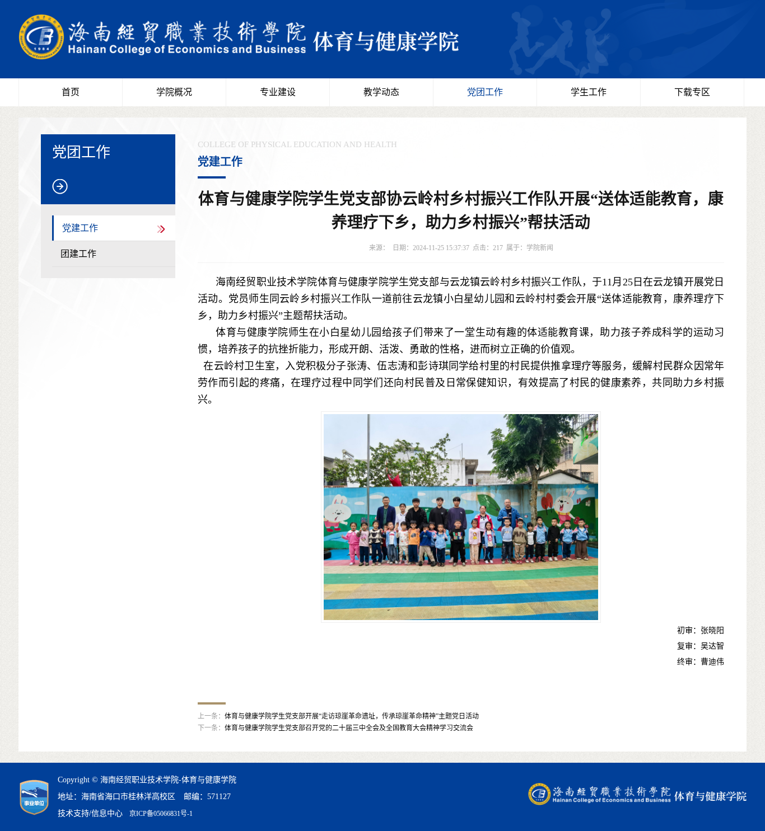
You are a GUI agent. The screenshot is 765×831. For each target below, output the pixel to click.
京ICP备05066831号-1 (161, 814)
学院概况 (174, 92)
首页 (71, 92)
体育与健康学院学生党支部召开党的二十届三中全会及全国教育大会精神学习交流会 (349, 728)
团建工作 (78, 254)
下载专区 (692, 92)
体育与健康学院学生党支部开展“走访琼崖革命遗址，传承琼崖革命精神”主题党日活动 (352, 716)
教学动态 (381, 92)
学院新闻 (539, 248)
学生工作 (589, 92)
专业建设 (278, 92)
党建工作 (80, 228)
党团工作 (485, 92)
